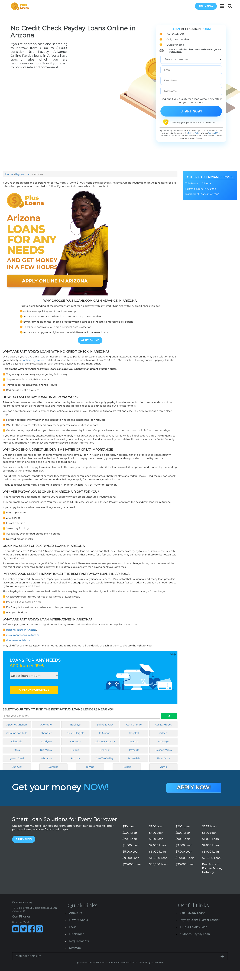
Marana (133, 741)
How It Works (78, 920)
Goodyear (46, 741)
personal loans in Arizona (21, 629)
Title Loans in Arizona (198, 183)
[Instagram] (39, 928)
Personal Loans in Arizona (200, 188)
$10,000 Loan (158, 858)
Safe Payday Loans (192, 913)
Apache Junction (17, 724)
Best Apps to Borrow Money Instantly (212, 868)
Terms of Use (214, 133)
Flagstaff (134, 733)
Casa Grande (134, 724)
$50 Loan (128, 826)
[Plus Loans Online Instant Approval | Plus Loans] (21, 6)
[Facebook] (31, 928)
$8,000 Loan (210, 851)
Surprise (53, 766)
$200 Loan (183, 826)
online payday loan (34, 360)
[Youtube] (15, 928)
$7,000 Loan (184, 851)
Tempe (90, 766)
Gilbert (163, 733)
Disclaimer (76, 934)
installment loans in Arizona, (23, 635)
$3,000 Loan (184, 845)
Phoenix (104, 750)
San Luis (75, 758)
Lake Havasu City (105, 741)
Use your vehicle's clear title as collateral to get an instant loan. (195, 50)
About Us (75, 913)
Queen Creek (17, 758)
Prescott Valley (163, 750)
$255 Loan (209, 826)
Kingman (75, 741)
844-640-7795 (21, 921)
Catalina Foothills (16, 733)
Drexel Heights (75, 733)
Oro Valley (46, 750)
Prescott (134, 750)
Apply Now (24, 839)
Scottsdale (134, 758)
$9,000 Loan (130, 858)
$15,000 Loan (185, 858)
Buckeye (75, 724)
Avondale (46, 724)
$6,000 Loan (157, 851)
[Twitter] (23, 928)
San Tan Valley (104, 758)
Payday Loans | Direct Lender (199, 920)
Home (9, 174)
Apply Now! (193, 787)
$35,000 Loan (185, 864)
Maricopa (163, 741)
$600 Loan (209, 832)
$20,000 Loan (211, 858)
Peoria (75, 750)
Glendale (16, 741)
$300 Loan (129, 832)
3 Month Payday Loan (195, 934)
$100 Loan (156, 826)
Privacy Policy (194, 133)
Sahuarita (46, 758)
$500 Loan (183, 832)
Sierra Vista (163, 758)
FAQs (72, 927)
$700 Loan (129, 839)
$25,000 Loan (131, 864)
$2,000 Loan (157, 845)
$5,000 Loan (130, 851)
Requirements (79, 941)
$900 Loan (183, 839)
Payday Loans (23, 174)
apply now (206, 6)
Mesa (17, 750)
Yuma (163, 766)
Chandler (45, 733)
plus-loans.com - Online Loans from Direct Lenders (103, 962)
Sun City (17, 766)
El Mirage (104, 733)
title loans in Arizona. (18, 640)
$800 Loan (156, 839)
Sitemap (75, 948)
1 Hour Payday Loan (193, 927)
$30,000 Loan (158, 864)
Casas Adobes (163, 724)
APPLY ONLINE (90, 340)
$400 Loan (156, 832)
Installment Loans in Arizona (202, 194)
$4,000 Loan (210, 845)
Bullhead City (105, 724)
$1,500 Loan (130, 845)
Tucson (126, 766)
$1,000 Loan (210, 839)
